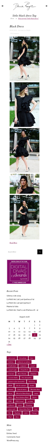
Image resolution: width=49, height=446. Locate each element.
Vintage (34, 413)
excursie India (13, 378)
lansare (10, 389)
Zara (17, 417)
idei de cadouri (21, 385)
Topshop (17, 413)
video (26, 413)
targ (35, 409)
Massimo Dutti (35, 389)
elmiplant (33, 374)
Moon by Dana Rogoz (23, 393)
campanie (23, 366)
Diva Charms (22, 374)
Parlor (34, 397)
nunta (36, 393)
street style (11, 409)
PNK (10, 401)
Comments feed (13, 437)
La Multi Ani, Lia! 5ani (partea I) (19, 303)
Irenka (32, 385)
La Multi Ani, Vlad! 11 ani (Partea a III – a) (22, 310)
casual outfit (12, 370)
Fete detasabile (27, 378)
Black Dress (17, 26)
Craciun (11, 374)
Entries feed (12, 433)
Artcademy (22, 358)
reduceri (11, 405)
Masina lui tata (12, 306)
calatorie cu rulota (23, 362)
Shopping (29, 405)
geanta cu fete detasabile (16, 381)
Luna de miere (22, 389)
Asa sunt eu (22, 30)
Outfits (28, 30)
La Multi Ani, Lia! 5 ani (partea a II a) (20, 299)
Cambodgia (12, 366)
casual (32, 366)
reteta (20, 405)
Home (12, 18)
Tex (9, 413)
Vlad (10, 417)
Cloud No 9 (24, 370)
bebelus (10, 362)
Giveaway (32, 381)
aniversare (11, 358)
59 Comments (14, 33)
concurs (34, 370)
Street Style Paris (24, 409)
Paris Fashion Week (22, 397)
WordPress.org (13, 440)
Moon (10, 393)
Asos (31, 358)
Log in (9, 430)
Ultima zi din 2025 (14, 296)
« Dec (9, 345)
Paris (10, 397)
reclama (30, 401)
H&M (10, 385)
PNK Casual (20, 401)
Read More (13, 243)
